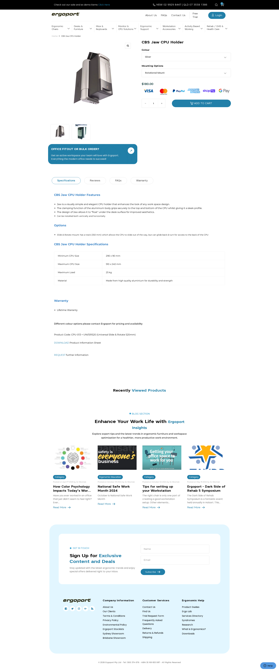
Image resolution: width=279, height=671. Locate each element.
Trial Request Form (153, 616)
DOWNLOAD (61, 342)
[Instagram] (79, 609)
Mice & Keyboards (101, 27)
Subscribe (150, 572)
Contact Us (178, 15)
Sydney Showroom (113, 633)
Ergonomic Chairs (57, 27)
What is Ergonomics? (194, 629)
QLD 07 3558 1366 (195, 4)
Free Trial (195, 15)
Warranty (142, 180)
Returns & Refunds (152, 633)
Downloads (188, 633)
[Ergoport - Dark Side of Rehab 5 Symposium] (206, 457)
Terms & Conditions (114, 616)
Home (55, 36)
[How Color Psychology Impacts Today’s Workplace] (72, 457)
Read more (59, 507)
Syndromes (188, 620)
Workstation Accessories (169, 27)
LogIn (218, 15)
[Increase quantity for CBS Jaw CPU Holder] (161, 103)
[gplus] (85, 609)
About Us (151, 15)
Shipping (147, 637)
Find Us (146, 611)
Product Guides (190, 607)
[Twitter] (72, 609)
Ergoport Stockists (113, 629)
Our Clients (109, 611)
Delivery (147, 628)
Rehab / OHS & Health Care (215, 27)
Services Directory (192, 616)
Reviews (95, 180)
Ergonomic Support (146, 27)
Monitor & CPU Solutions (125, 27)
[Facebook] (66, 609)
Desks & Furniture (78, 27)
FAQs (164, 15)
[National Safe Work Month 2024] (117, 457)
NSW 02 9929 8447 (168, 4)
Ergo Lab (187, 611)
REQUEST (60, 355)
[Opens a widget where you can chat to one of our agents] (268, 666)
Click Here (104, 4)
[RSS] (92, 609)
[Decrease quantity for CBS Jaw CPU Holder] (145, 103)
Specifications (66, 180)
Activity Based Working (192, 27)
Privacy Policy (110, 620)
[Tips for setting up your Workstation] (161, 457)
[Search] (217, 5)
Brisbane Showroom (114, 638)
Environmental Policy (115, 624)
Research (187, 624)
